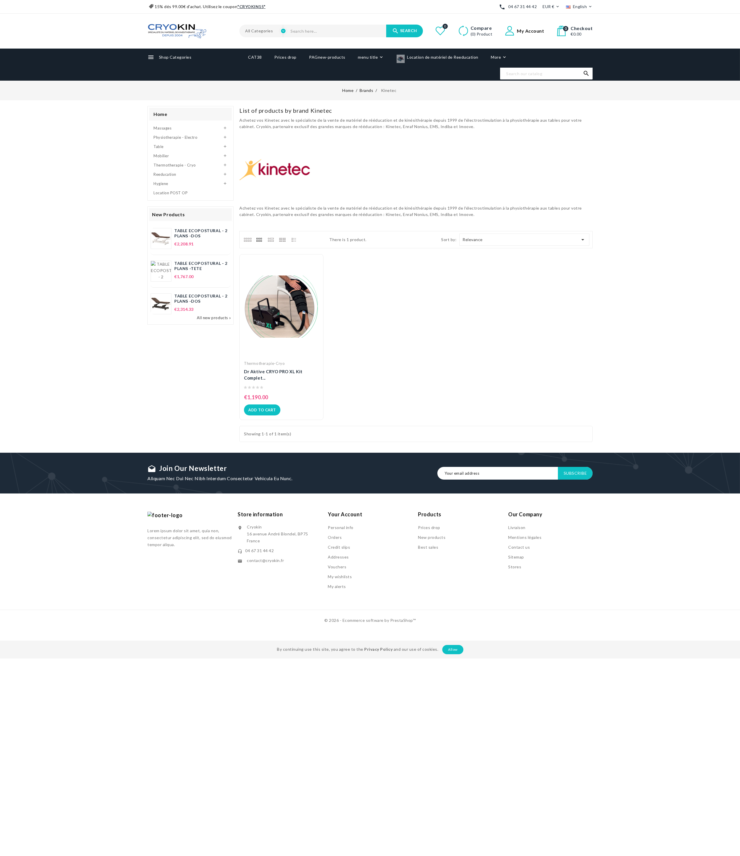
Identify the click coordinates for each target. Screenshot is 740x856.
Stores (514, 566)
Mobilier (161, 156)
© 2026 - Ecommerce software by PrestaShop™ (370, 620)
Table (158, 146)
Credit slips (339, 547)
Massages (162, 128)
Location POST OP (170, 193)
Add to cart (262, 410)
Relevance (524, 239)
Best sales (428, 547)
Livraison (517, 527)
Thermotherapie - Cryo (174, 165)
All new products (214, 318)
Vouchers (337, 566)
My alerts (337, 586)
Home (160, 114)
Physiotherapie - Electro (175, 137)
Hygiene (160, 183)
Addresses (338, 556)
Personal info (341, 527)
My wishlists (340, 576)
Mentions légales (524, 537)
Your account (345, 514)
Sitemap (516, 556)
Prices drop (429, 527)
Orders (335, 537)
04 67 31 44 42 (522, 6)
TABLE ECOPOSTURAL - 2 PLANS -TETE (200, 266)
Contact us (519, 547)
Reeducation (164, 174)
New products (431, 537)
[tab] (248, 239)
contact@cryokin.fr (265, 560)
